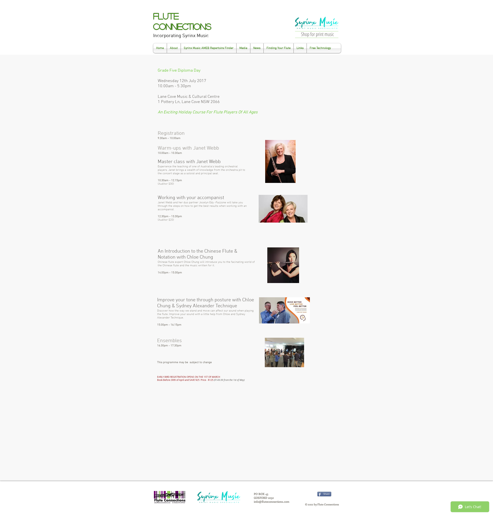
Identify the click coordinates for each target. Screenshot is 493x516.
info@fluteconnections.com (271, 501)
